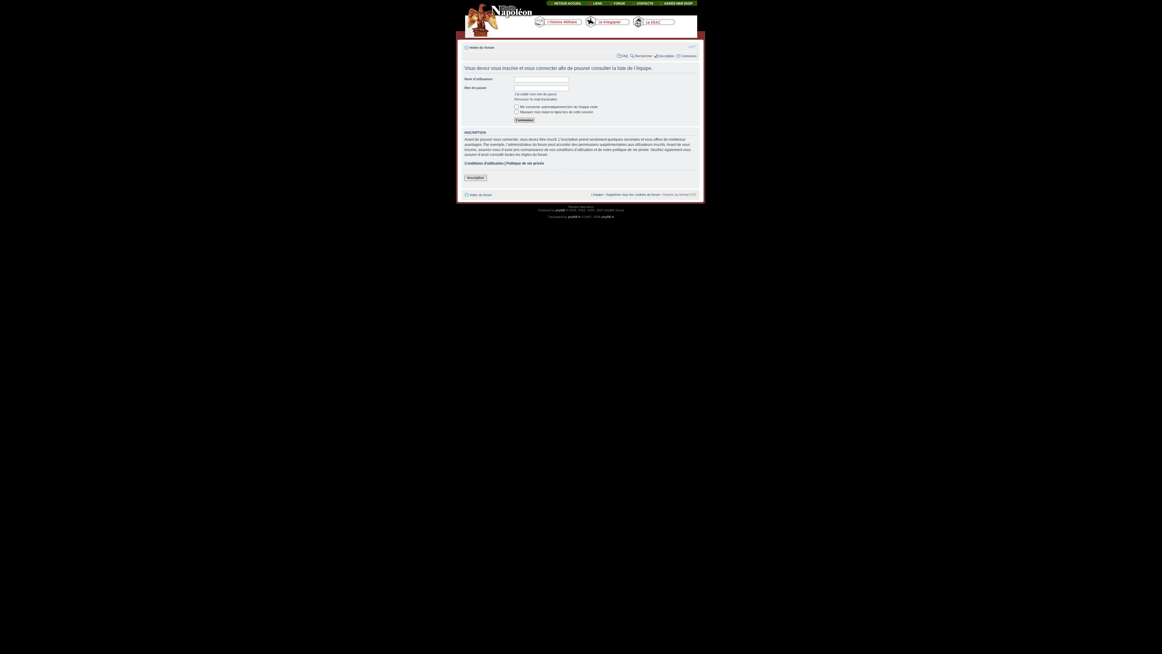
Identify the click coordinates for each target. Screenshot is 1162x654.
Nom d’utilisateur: (478, 79)
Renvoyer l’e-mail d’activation (535, 99)
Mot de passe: (475, 88)
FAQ (625, 56)
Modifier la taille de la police (692, 46)
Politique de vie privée (525, 163)
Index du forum (482, 47)
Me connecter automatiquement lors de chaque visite (558, 107)
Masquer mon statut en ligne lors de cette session (556, 112)
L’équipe (597, 194)
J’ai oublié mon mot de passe (535, 94)
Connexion (689, 56)
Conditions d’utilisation (484, 163)
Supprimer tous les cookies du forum (633, 194)
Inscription (666, 56)
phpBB (560, 210)
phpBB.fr (574, 217)
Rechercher (643, 56)
